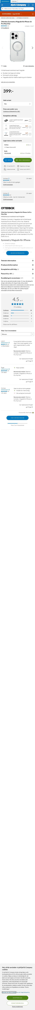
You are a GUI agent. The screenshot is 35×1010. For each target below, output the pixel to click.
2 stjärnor (6, 318)
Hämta (10, 160)
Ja (26, 361)
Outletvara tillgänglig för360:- (11, 111)
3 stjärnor (6, 315)
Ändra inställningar (17, 1006)
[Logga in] (28, 5)
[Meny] (2, 5)
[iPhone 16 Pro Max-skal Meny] (16, 18)
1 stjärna (5, 321)
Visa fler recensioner (17, 418)
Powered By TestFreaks (25, 412)
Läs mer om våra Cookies (9, 992)
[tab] (5, 1)
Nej (30, 361)
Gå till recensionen (8, 184)
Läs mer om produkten (8, 82)
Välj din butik (7, 153)
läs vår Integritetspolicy (23, 992)
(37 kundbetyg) (5, 28)
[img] (32, 47)
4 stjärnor (6, 313)
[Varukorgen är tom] (33, 5)
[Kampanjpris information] (27, 127)
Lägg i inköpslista (29, 66)
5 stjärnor (6, 310)
